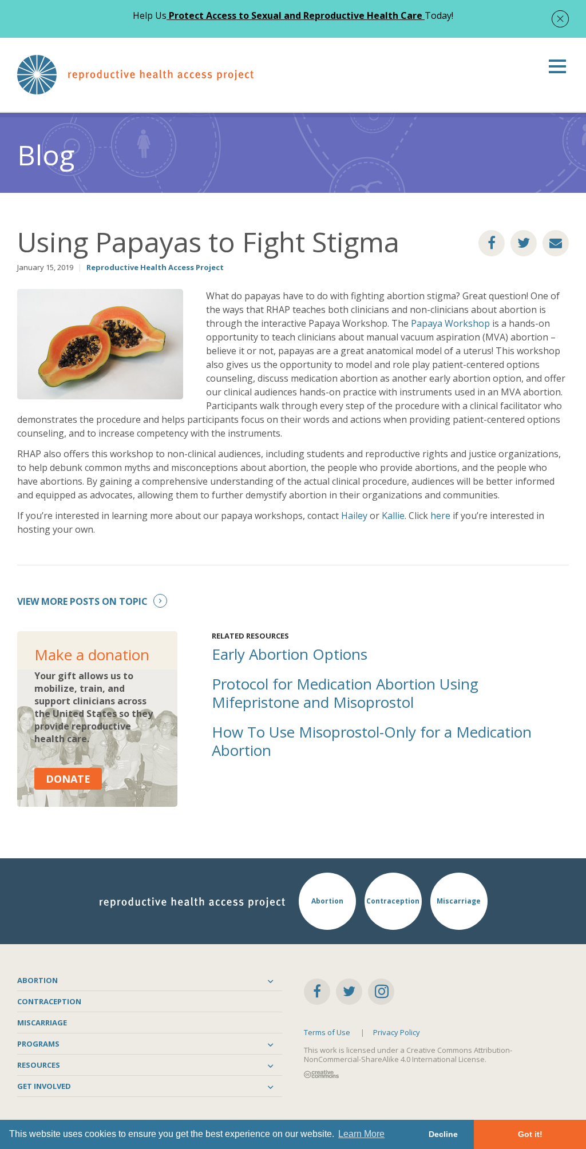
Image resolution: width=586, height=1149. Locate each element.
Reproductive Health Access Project (155, 267)
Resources (38, 1065)
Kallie (393, 515)
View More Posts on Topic (82, 601)
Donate (68, 779)
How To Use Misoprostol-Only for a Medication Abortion (372, 741)
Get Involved (44, 1086)
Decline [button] (443, 1134)
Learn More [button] (361, 1134)
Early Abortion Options (289, 654)
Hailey (354, 515)
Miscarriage (42, 1022)
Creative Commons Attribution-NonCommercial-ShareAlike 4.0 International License (408, 1054)
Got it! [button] (530, 1134)
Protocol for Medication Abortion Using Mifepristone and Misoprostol (345, 692)
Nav (557, 66)
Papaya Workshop (450, 323)
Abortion (37, 980)
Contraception (49, 1001)
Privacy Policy (396, 1032)
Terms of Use (327, 1032)
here (440, 515)
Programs (38, 1044)
